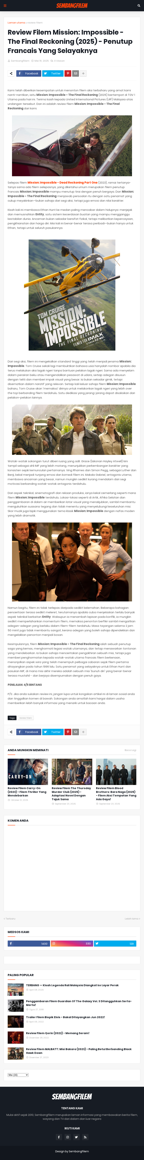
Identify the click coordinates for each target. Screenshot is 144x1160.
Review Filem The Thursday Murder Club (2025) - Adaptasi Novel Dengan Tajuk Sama (71, 793)
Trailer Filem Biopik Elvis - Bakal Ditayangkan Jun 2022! (65, 1017)
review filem (35, 22)
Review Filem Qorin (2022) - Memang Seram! (57, 1033)
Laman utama (16, 22)
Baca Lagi (130, 750)
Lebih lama (131, 918)
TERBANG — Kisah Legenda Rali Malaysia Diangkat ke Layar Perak (72, 985)
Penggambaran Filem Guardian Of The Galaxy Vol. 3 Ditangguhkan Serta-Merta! (79, 1003)
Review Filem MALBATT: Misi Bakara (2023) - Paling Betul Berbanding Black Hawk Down (79, 1051)
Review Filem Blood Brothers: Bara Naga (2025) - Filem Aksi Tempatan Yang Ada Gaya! (116, 793)
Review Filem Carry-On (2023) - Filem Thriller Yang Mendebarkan (27, 791)
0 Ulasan (59, 61)
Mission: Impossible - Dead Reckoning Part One (63, 183)
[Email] (75, 73)
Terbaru (10, 918)
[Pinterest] (67, 73)
